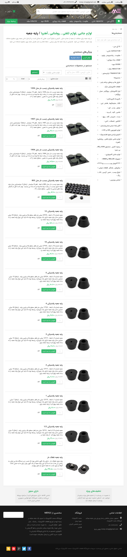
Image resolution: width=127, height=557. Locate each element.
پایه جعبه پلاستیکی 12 (54, 211)
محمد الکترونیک (77, 518)
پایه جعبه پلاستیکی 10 (54, 242)
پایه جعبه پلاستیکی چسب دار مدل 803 (47, 180)
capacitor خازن (97, 21)
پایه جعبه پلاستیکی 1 (54, 395)
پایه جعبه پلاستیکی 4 (54, 303)
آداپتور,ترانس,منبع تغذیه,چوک (109, 134)
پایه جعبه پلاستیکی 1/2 (53, 426)
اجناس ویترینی (114, 180)
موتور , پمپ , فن (114, 108)
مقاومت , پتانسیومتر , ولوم (79, 21)
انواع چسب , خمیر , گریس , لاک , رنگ (109, 174)
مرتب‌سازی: (54, 78)
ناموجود (59, 105)
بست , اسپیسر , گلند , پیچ (111, 116)
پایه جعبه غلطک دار (55, 457)
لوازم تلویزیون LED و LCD (110, 130)
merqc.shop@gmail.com (88, 2)
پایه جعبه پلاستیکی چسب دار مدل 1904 (47, 149)
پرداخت (118, 2)
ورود (6, 2)
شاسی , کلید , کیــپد (113, 112)
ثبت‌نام (14, 2)
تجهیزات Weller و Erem (111, 159)
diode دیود (45, 21)
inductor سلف (32, 21)
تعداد (22, 78)
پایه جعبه (114, 29)
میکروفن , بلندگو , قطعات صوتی (109, 168)
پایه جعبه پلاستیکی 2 (54, 365)
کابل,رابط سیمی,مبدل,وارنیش (110, 125)
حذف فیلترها (75, 57)
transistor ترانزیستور (111, 73)
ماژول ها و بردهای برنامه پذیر (110, 82)
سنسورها (116, 78)
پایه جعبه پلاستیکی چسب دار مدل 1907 (47, 119)
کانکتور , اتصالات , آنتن (112, 121)
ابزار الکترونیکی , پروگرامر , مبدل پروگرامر (109, 93)
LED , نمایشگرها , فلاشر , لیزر (110, 103)
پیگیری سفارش (106, 2)
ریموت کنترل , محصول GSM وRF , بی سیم (108, 148)
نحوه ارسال (78, 521)
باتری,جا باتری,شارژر (113, 99)
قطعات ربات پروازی (59, 21)
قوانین (80, 527)
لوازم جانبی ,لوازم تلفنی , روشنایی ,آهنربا (109, 141)
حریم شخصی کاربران (75, 524)
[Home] (119, 21)
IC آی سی (110, 21)
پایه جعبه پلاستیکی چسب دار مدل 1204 (47, 88)
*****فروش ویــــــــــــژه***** (108, 163)
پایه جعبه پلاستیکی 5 (54, 272)
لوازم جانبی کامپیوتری (112, 154)
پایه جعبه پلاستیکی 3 (54, 334)
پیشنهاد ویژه (11, 21)
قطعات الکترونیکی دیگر (112, 86)
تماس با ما (97, 529)
